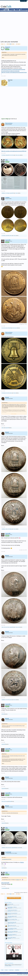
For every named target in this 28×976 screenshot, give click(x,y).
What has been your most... (12, 925)
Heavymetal (7, 47)
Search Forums (3, 10)
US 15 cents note (10, 904)
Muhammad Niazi (10, 929)
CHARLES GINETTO (11, 923)
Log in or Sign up (5, 118)
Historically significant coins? (12, 916)
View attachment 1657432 (6, 859)
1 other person (17, 155)
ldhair (8, 926)
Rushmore (9, 914)
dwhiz (6, 159)
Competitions (12, 9)
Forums (7, 9)
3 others (14, 699)
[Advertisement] (14, 27)
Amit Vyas (9, 911)
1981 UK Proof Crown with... (12, 922)
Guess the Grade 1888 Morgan (13, 931)
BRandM (7, 397)
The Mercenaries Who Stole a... (13, 910)
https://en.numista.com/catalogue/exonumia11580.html (13, 151)
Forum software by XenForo (5, 974)
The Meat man (10, 935)
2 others (16, 193)
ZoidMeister (3, 193)
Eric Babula (3, 155)
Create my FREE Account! (14, 897)
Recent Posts (9, 10)
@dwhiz (22, 862)
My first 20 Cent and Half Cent (12, 913)
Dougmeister (10, 917)
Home (3, 9)
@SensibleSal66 (5, 882)
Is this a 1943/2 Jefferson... (12, 937)
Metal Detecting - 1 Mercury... (12, 907)
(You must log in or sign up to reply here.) (20, 892)
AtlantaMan (9, 938)
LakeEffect (7, 197)
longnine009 (7, 155)
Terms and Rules (20, 974)
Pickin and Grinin (8, 123)
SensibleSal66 (8, 852)
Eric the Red (12, 155)
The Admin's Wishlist (8, 965)
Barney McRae (10, 932)
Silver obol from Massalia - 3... (12, 934)
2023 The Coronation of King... (12, 919)
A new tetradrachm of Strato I (12, 928)
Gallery (17, 9)
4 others (14, 235)
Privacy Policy (25, 974)
